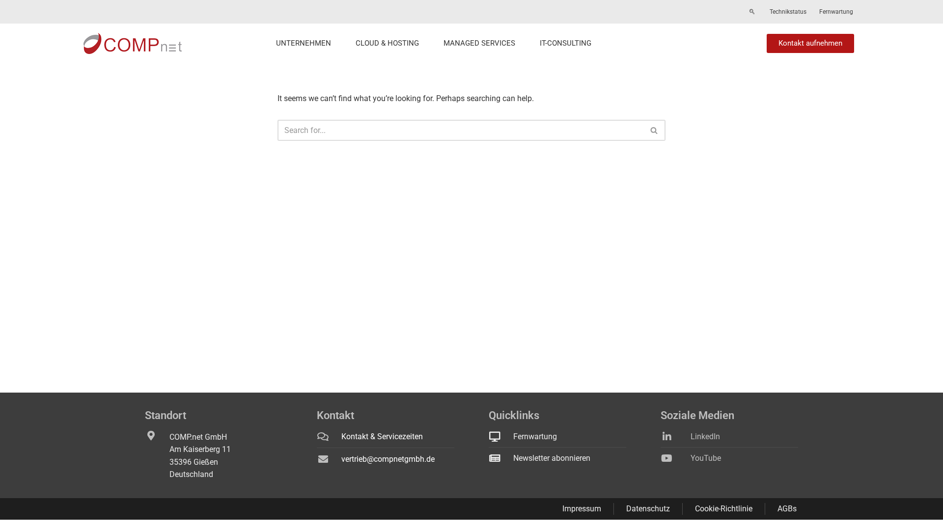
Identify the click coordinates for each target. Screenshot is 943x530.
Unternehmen (303, 43)
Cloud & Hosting (387, 43)
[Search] (654, 130)
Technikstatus (788, 11)
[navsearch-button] (752, 12)
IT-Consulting (565, 43)
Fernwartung (836, 11)
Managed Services (479, 43)
